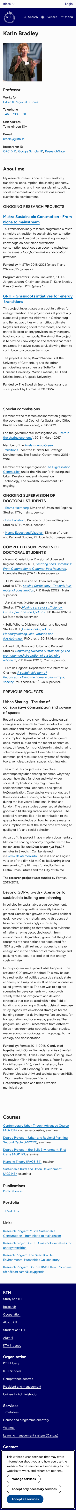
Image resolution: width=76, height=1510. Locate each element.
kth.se (7, 4)
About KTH (11, 1322)
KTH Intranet (12, 1345)
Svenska (51, 17)
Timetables (11, 1412)
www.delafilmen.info (22, 856)
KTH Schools (12, 1371)
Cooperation (11, 1314)
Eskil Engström (15, 520)
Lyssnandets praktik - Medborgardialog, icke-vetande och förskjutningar (28, 633)
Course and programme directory (26, 1420)
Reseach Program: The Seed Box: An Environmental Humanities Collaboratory (31, 1257)
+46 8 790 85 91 (14, 114)
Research (9, 1307)
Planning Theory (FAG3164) (22, 1161)
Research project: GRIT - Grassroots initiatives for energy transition (37, 1245)
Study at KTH (12, 1299)
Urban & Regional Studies (20, 102)
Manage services (23, 1479)
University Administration (20, 1394)
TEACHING (11, 1211)
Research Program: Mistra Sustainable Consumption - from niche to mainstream (32, 1233)
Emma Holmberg (17, 508)
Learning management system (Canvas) (30, 1435)
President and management (22, 1386)
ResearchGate (55, 151)
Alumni (8, 1338)
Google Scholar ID (30, 151)
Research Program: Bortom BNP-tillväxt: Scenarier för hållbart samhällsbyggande (37, 1269)
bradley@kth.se (14, 139)
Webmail (9, 1428)
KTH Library (11, 1363)
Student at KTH (14, 1330)
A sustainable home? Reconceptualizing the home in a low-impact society (35, 677)
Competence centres (18, 1379)
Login (69, 4)
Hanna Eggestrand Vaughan (24, 532)
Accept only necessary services (34, 1489)
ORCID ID (9, 151)
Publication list (13, 1191)
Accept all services (25, 1499)
